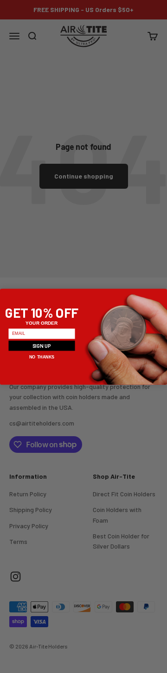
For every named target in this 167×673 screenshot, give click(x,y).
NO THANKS (41, 356)
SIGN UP (41, 345)
